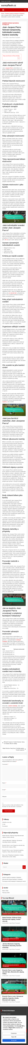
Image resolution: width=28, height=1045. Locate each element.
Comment (5, 764)
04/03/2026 (5, 923)
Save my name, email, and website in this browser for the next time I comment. (12, 805)
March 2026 (5, 890)
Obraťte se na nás (6, 822)
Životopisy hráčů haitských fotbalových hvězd (14, 881)
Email (4, 789)
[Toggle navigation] (3, 10)
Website (4, 796)
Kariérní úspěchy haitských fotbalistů (10, 24)
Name (4, 783)
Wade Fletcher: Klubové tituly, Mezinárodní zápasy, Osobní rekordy (11, 919)
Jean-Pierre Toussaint (14, 37)
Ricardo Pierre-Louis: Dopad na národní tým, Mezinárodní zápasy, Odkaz (13, 972)
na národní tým (13, 293)
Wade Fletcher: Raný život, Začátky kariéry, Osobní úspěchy (13, 749)
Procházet (5, 826)
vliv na (6, 239)
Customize (14, 1033)
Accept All (13, 1040)
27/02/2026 (5, 975)
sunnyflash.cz (8, 5)
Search (24, 867)
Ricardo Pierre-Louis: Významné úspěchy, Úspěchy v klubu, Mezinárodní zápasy (12, 998)
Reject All (13, 1037)
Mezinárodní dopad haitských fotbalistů (12, 879)
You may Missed (8, 898)
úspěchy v (4, 401)
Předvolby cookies (5, 1014)
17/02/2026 (5, 37)
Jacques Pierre (9, 68)
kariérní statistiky (13, 705)
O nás (3, 824)
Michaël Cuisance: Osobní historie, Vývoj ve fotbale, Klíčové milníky (14, 742)
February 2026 (6, 892)
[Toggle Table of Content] (18, 58)
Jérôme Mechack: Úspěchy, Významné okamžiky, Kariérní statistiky (11, 945)
